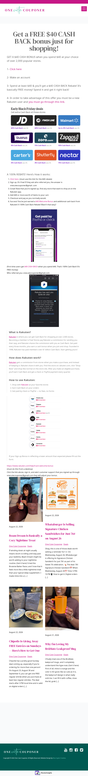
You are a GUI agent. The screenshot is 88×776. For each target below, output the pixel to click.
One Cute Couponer (17, 546)
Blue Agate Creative (59, 758)
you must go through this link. (47, 101)
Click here (16, 69)
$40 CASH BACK (31, 266)
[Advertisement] (44, 723)
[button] (84, 8)
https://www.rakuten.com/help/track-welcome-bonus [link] (30, 466)
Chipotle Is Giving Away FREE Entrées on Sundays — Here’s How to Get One (25, 646)
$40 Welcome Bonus (44, 201)
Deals (29, 546)
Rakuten (12, 337)
